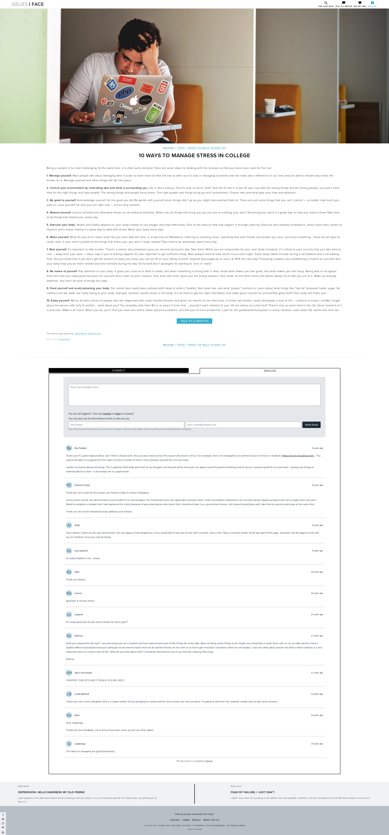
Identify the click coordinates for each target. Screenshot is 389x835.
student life (218, 148)
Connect (119, 370)
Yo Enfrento (199, 826)
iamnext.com (94, 333)
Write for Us (211, 820)
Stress (192, 148)
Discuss (270, 370)
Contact (175, 820)
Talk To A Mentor (195, 320)
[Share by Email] (3, 827)
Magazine (168, 148)
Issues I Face (164, 826)
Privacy (196, 820)
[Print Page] (3, 832)
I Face (28, 4)
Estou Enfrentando (216, 826)
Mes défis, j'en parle (181, 826)
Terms (186, 820)
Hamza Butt (64, 339)
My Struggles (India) (236, 826)
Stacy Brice (81, 333)
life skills (203, 148)
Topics (181, 148)
